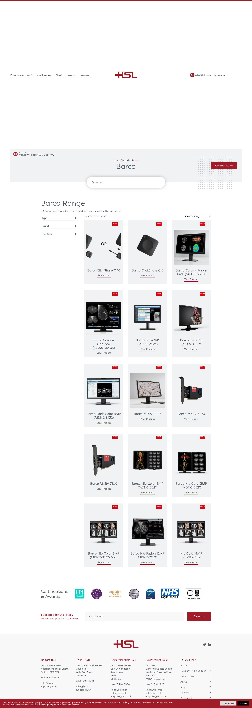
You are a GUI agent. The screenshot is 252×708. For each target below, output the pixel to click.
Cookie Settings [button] (228, 703)
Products (185, 665)
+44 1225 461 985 (155, 684)
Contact (85, 75)
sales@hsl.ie (47, 683)
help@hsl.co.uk (118, 693)
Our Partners (187, 676)
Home (117, 160)
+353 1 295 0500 (85, 681)
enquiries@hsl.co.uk (121, 696)
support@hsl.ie (49, 686)
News (183, 687)
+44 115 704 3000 (120, 684)
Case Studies (187, 698)
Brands (126, 160)
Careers (71, 75)
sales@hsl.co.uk (202, 75)
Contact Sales (224, 165)
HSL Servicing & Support (193, 670)
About (59, 75)
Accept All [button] (243, 703)
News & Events (43, 75)
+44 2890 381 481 (50, 677)
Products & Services (20, 75)
